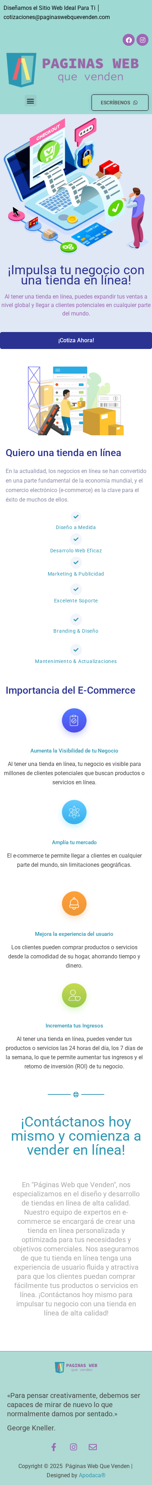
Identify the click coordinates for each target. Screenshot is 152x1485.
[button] (30, 100)
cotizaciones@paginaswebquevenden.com (57, 17)
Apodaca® (92, 1475)
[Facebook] (129, 40)
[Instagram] (142, 40)
